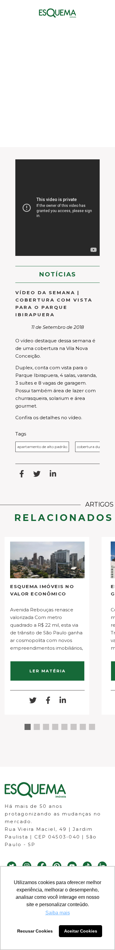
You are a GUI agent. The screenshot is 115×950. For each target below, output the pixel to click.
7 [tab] (83, 727)
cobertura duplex (92, 446)
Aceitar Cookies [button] (80, 931)
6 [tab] (74, 727)
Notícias (57, 274)
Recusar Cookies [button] (35, 931)
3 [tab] (46, 727)
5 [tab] (64, 727)
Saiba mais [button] (57, 912)
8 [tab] (92, 727)
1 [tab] (28, 727)
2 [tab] (37, 727)
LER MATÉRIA (47, 670)
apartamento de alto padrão (42, 446)
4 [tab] (55, 727)
